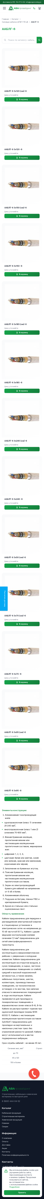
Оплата (5, 1141)
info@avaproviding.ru (33, 2)
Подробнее (14, 1187)
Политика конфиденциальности (15, 1155)
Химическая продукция (12, 1120)
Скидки (5, 1126)
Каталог (15, 19)
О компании (7, 1138)
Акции (4, 1148)
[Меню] (4, 8)
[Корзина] (39, 8)
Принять (22, 1193)
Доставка (6, 1145)
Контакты (6, 1152)
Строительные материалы (13, 1116)
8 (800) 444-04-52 (11, 1101)
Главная (5, 19)
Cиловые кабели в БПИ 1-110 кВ (15, 22)
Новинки (5, 1123)
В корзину (23, 99)
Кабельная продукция (11, 1113)
